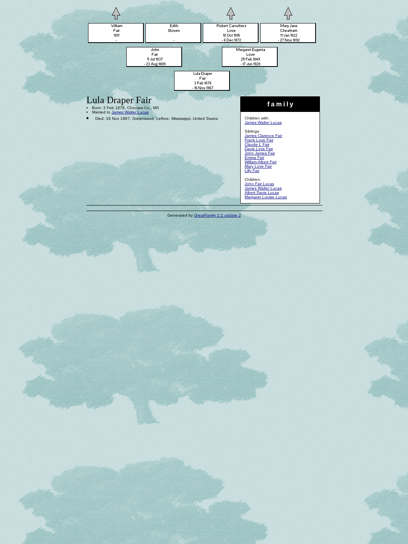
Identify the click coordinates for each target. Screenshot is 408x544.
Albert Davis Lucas (262, 192)
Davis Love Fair (259, 149)
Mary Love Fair (258, 166)
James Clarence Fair (263, 135)
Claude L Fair (257, 144)
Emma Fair (254, 157)
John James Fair (260, 153)
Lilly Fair (252, 170)
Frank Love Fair (259, 140)
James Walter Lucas (263, 122)
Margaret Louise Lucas (266, 197)
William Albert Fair (261, 162)
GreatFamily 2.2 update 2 (217, 215)
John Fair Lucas (259, 184)
